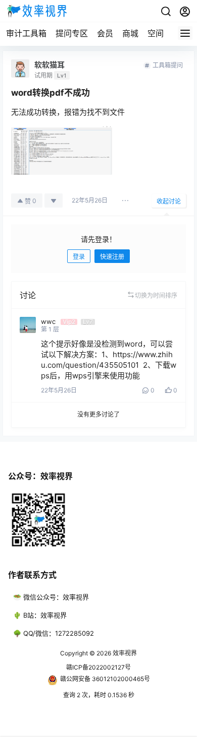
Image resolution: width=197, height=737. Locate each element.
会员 (105, 33)
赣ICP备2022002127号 (98, 667)
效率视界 (124, 653)
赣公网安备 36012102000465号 (105, 679)
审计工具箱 (26, 33)
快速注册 (112, 256)
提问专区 (72, 33)
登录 (79, 256)
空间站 (159, 33)
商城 (130, 33)
